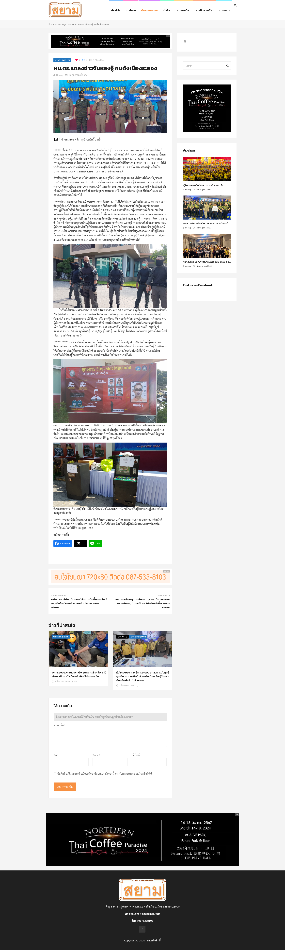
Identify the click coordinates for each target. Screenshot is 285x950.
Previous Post (60, 595)
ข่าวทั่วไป (116, 10)
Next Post (163, 595)
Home (51, 24)
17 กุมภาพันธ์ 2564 (78, 74)
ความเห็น (59, 725)
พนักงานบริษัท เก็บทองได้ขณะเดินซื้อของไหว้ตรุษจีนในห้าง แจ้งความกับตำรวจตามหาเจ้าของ (79, 603)
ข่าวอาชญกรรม (149, 10)
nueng (59, 74)
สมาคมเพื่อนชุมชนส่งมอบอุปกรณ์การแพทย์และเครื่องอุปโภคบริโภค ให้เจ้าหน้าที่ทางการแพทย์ (142, 603)
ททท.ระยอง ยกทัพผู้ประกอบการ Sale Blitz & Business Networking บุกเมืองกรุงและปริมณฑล (229, 262)
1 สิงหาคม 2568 (126, 685)
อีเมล (96, 755)
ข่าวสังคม (131, 10)
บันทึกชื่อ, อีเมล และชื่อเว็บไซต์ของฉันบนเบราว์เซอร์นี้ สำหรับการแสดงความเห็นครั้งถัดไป (104, 773)
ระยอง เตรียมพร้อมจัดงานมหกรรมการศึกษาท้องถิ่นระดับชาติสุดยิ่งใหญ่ (218, 223)
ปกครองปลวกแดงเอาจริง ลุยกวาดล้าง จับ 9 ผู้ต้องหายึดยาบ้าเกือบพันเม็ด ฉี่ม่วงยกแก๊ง (79, 674)
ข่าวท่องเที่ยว (183, 10)
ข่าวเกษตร (224, 10)
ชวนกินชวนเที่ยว (204, 10)
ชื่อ (56, 755)
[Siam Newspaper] (72, 11)
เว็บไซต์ (136, 755)
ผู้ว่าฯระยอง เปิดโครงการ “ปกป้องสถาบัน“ (203, 185)
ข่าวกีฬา (167, 10)
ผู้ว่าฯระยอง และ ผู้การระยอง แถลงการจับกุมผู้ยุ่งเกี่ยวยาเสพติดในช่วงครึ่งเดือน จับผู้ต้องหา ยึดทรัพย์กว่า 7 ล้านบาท (142, 676)
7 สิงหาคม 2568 (62, 681)
